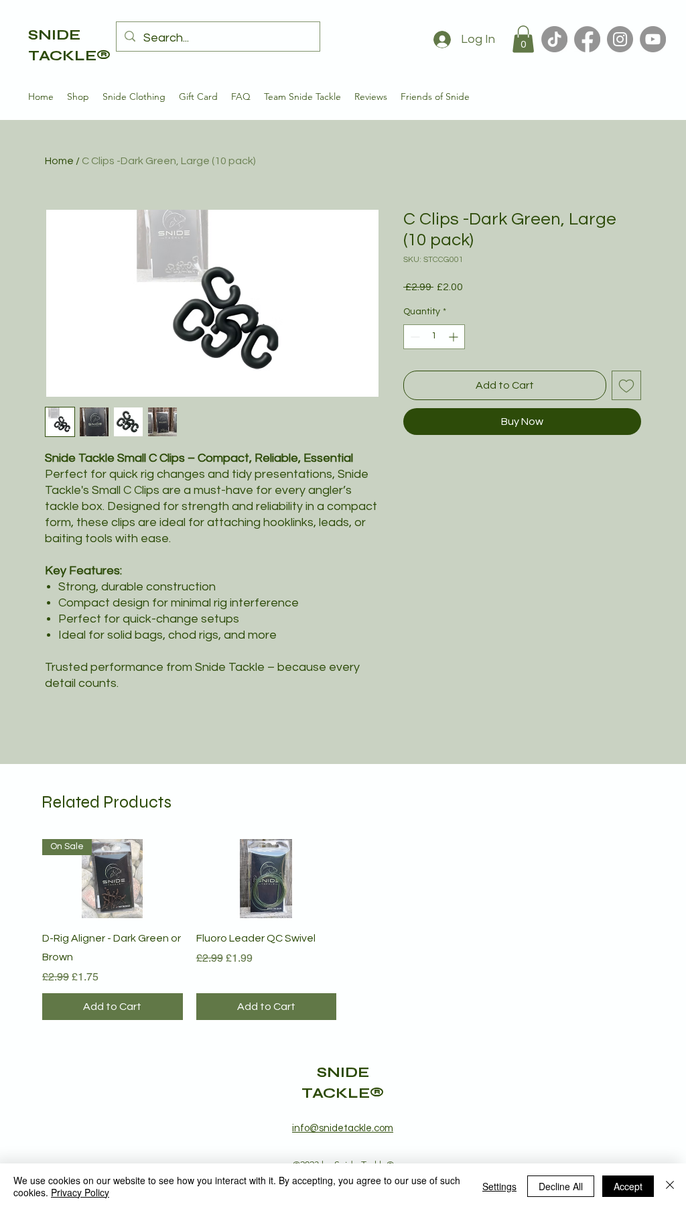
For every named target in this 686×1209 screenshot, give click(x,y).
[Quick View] (266, 878)
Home (59, 160)
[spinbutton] (434, 336)
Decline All (561, 1186)
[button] (523, 39)
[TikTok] (554, 39)
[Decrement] (413, 336)
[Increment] (454, 336)
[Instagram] (620, 39)
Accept (628, 1186)
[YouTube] (653, 39)
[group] (343, 929)
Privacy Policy (80, 1192)
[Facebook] (587, 39)
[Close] (670, 1186)
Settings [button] (499, 1186)
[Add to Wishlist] (626, 385)
